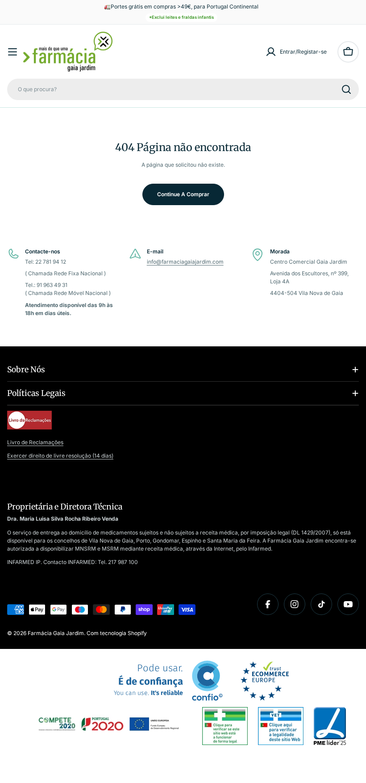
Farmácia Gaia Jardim (56, 633)
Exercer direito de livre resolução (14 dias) (60, 455)
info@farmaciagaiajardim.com (185, 261)
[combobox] (183, 89)
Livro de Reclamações (35, 442)
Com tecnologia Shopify (117, 633)
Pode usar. (148, 680)
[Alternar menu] (12, 51)
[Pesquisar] (346, 89)
